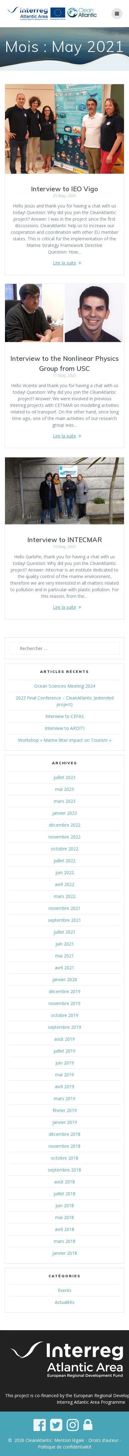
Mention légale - (71, 1440)
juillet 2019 (64, 1051)
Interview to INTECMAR (64, 540)
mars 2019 (64, 1098)
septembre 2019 (64, 1027)
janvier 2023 (64, 813)
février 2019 (65, 1110)
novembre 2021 (64, 908)
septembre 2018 (64, 1170)
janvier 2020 (64, 979)
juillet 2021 (64, 932)
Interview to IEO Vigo (64, 189)
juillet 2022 (64, 861)
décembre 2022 (64, 825)
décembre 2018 (64, 1134)
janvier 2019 (64, 1122)
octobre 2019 (64, 1015)
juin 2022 (64, 872)
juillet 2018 (64, 1194)
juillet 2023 (64, 777)
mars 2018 (64, 1241)
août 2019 (64, 1039)
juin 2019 (64, 1063)
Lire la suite (64, 263)
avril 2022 (64, 884)
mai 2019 (64, 1075)
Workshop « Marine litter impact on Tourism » (64, 740)
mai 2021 (64, 956)
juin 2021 (64, 944)
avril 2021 (64, 968)
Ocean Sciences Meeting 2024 (64, 686)
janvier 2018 (64, 1253)
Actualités (65, 1302)
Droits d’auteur (103, 1440)
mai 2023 (64, 789)
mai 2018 (64, 1217)
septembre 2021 (64, 920)
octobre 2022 (64, 849)
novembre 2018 (64, 1146)
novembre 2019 (64, 1003)
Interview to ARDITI (65, 728)
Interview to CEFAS (64, 716)
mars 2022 (64, 896)
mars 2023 (64, 801)
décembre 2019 (64, 991)
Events (64, 1290)
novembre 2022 (64, 837)
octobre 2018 (64, 1158)
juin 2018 (64, 1205)
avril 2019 (64, 1086)
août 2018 (64, 1182)
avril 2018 (64, 1229)
